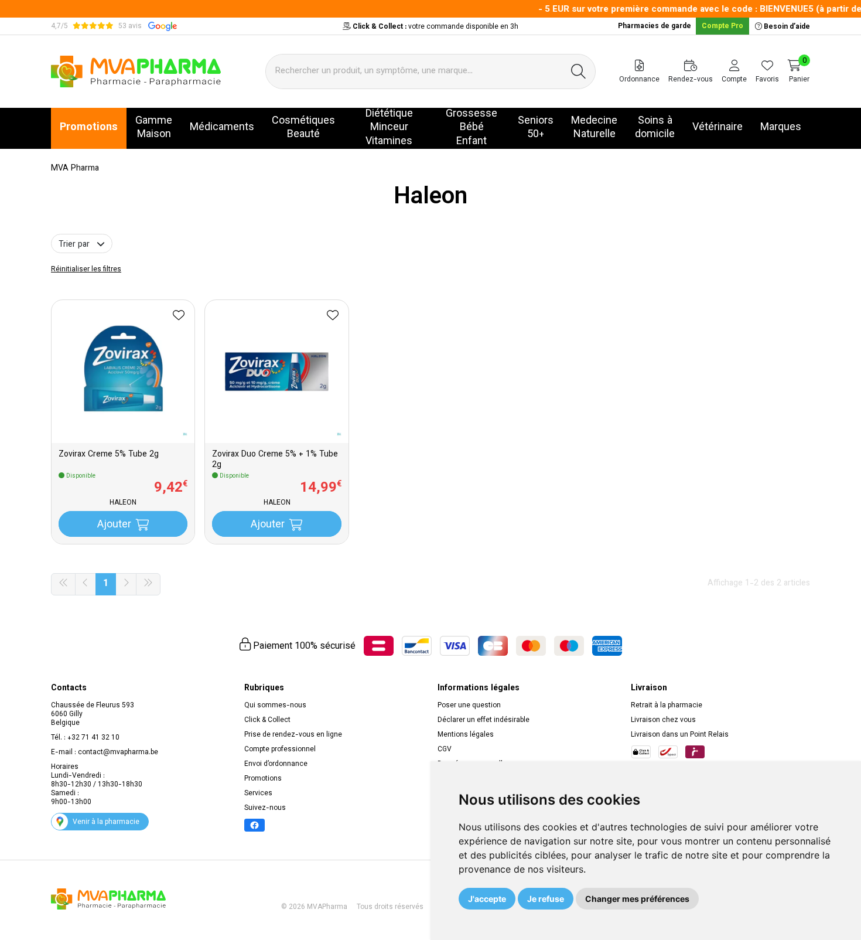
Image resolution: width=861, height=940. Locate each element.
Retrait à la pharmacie (666, 705)
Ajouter (114, 525)
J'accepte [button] (487, 899)
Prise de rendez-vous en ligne (293, 735)
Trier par (75, 245)
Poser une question (469, 705)
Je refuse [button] (545, 899)
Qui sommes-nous (275, 705)
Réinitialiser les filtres (86, 269)
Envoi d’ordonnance (276, 764)
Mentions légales (466, 735)
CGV (445, 749)
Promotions (263, 779)
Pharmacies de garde (654, 26)
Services (258, 793)
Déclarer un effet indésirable (483, 720)
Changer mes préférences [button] (637, 899)
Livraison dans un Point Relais (680, 735)
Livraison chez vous (663, 720)
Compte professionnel (280, 749)
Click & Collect (267, 720)
